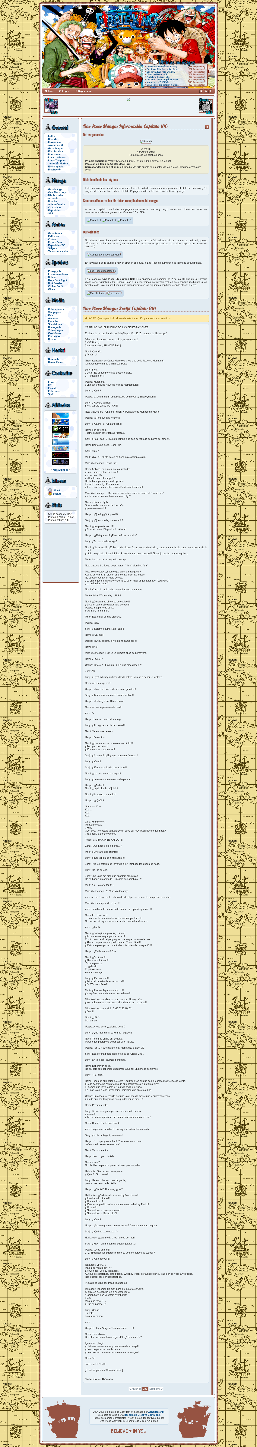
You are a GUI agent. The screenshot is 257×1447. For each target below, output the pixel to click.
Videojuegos (55, 330)
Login (65, 91)
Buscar (52, 339)
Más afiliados (60, 469)
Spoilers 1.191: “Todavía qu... (161, 72)
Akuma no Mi (56, 145)
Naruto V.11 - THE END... (158, 82)
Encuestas (54, 336)
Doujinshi (53, 359)
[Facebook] (210, 91)
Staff (50, 394)
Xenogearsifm (156, 1411)
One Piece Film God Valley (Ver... (162, 69)
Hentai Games (56, 362)
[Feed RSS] (206, 91)
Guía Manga (55, 189)
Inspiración (54, 169)
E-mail (52, 388)
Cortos (52, 239)
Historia (52, 139)
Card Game (54, 333)
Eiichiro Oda (55, 151)
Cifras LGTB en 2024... (158, 74)
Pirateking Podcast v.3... (158, 77)
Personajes (54, 142)
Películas (53, 236)
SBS (50, 213)
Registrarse (84, 91)
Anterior (136, 1388)
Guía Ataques (56, 148)
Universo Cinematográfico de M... (163, 79)
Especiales (54, 210)
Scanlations (55, 324)
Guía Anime (55, 233)
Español (57, 493)
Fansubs (53, 321)
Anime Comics (56, 204)
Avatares (53, 318)
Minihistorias (55, 195)
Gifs (50, 315)
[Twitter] (201, 91)
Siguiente (154, 1388)
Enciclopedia (55, 166)
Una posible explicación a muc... (163, 85)
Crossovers (54, 207)
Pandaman (54, 154)
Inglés (56, 489)
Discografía (54, 327)
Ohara (51, 289)
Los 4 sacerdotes (58, 274)
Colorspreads (56, 309)
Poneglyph (54, 271)
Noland (52, 277)
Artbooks (53, 198)
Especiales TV (56, 245)
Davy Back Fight (57, 280)
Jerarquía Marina (58, 163)
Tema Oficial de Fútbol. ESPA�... (163, 66)
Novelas (52, 201)
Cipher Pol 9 (55, 286)
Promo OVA (55, 242)
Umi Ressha (55, 283)
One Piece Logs (57, 192)
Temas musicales (58, 251)
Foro (50, 91)
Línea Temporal (57, 160)
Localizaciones (57, 157)
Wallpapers (54, 312)
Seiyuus (53, 248)
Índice (51, 136)
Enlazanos (54, 391)
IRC (50, 385)
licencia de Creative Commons (142, 1414)
